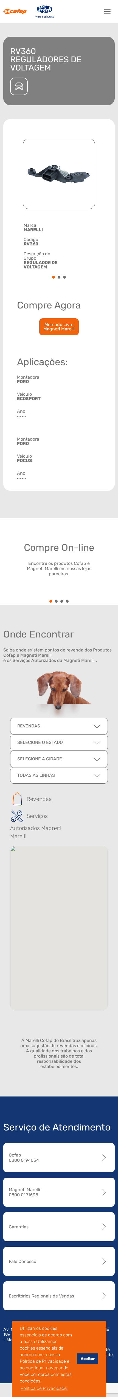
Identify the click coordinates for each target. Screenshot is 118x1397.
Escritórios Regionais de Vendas (41, 1296)
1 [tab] (53, 278)
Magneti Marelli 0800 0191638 (24, 1192)
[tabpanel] (59, 246)
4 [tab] (67, 602)
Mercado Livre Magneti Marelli (59, 326)
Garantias (19, 1226)
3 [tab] (64, 278)
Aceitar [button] (88, 1358)
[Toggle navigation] (107, 11)
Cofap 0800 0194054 (24, 1157)
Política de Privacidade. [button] (44, 1388)
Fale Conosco (22, 1261)
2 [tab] (59, 278)
